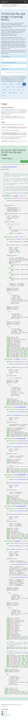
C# (24, 84)
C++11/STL (11, 84)
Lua (10, 90)
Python (4, 92)
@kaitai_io (6, 714)
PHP (23, 90)
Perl (18, 90)
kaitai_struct (7, 715)
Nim (14, 90)
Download (23, 161)
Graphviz (8, 87)
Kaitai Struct (14, 78)
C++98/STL (18, 84)
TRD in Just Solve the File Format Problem (15, 72)
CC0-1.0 (8, 66)
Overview (4, 84)
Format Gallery (5, 5)
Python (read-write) (12, 92)
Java (13, 87)
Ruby (21, 92)
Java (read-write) (21, 87)
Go (3, 87)
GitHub (5, 712)
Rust (3, 95)
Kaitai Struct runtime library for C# (9, 111)
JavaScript (4, 90)
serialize (3, 114)
